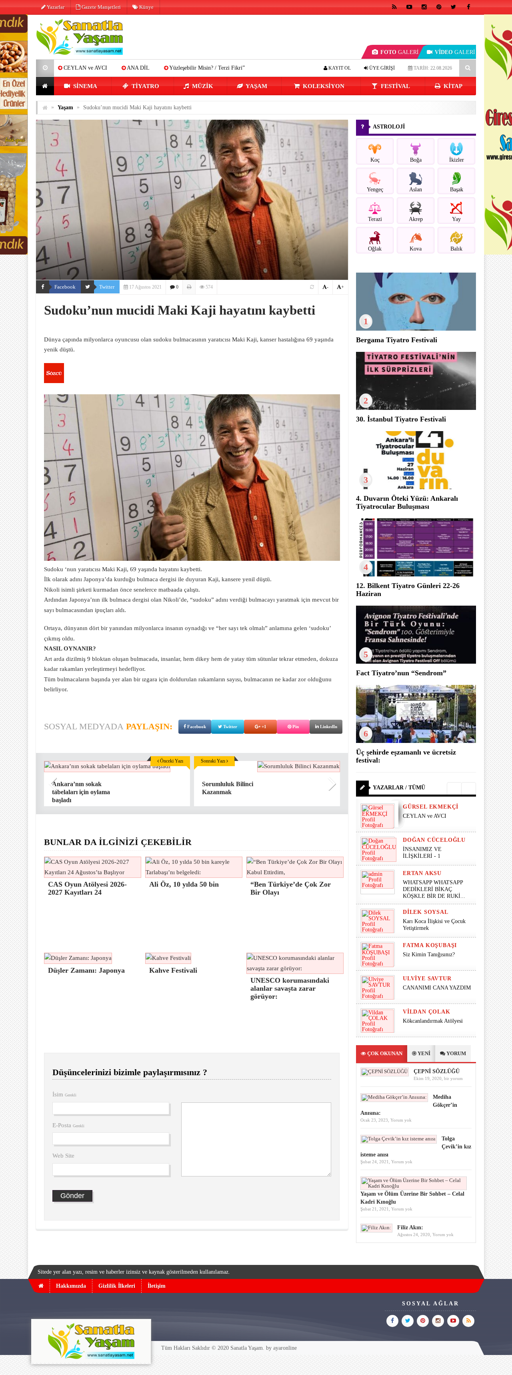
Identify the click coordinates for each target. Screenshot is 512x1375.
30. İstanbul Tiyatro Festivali (401, 419)
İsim (64, 1094)
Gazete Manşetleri (100, 7)
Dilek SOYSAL (425, 912)
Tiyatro (144, 86)
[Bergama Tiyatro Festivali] (416, 329)
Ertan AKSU (422, 873)
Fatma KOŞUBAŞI (430, 945)
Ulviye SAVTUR (427, 979)
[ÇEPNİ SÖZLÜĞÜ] (384, 1071)
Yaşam (255, 86)
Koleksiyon (322, 86)
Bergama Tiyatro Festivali (396, 340)
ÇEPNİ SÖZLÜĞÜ (437, 1071)
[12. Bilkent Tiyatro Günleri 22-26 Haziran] (416, 575)
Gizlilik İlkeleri (116, 1286)
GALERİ (399, 52)
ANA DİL (72, 68)
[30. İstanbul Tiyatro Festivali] (416, 408)
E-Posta (68, 1125)
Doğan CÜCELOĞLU (434, 840)
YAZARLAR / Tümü (399, 788)
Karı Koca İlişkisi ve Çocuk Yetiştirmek (434, 924)
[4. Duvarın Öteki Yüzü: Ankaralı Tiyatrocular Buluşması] (416, 487)
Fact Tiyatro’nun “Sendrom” (401, 673)
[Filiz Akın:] (376, 1227)
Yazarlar (55, 7)
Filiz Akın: (410, 1227)
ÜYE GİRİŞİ (381, 68)
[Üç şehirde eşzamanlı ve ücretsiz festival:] (416, 741)
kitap (452, 86)
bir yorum (453, 1078)
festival (394, 86)
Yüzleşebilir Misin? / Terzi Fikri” (141, 68)
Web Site (63, 1155)
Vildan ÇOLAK (426, 1012)
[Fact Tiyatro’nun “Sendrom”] (416, 662)
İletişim (157, 1286)
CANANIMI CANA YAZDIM (437, 988)
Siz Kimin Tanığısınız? (429, 954)
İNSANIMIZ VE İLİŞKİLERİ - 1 (422, 852)
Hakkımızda (71, 1286)
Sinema (84, 86)
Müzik (201, 86)
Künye (146, 7)
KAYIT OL (339, 68)
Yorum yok (401, 1120)
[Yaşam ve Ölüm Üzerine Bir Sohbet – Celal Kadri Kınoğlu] (413, 1186)
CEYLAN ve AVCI (424, 816)
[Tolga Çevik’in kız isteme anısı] (398, 1139)
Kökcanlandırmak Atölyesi (433, 1021)
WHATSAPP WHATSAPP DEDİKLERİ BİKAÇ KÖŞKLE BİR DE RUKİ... (434, 889)
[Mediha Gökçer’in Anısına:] (394, 1097)
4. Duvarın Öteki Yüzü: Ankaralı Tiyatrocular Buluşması (407, 502)
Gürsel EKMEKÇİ (430, 807)
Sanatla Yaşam (246, 1348)
